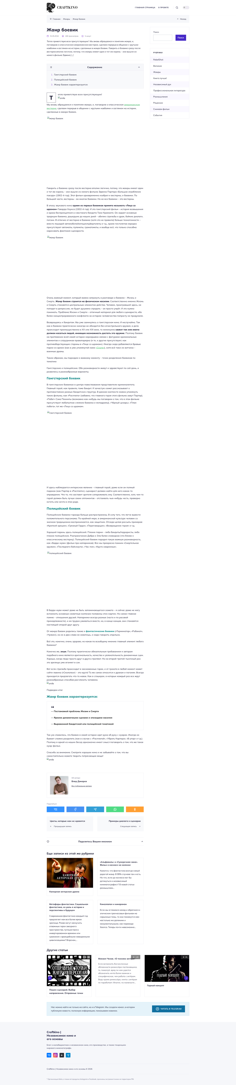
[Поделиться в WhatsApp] (115, 809)
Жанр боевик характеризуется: (71, 84)
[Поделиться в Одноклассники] (135, 809)
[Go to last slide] (50, 978)
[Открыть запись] (70, 877)
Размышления (160, 96)
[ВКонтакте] (49, 1055)
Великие (157, 66)
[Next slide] (186, 978)
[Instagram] (55, 1055)
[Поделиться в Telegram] (95, 809)
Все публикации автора (82, 786)
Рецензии (158, 102)
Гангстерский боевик (65, 74)
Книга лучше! (160, 78)
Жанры (157, 72)
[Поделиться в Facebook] (75, 809)
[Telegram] (68, 1055)
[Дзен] (61, 1055)
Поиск (156, 32)
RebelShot (158, 59)
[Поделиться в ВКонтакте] (55, 809)
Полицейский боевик (65, 79)
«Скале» (100, 347)
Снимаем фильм (161, 109)
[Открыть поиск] (177, 7)
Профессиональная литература (169, 90)
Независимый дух (162, 84)
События (157, 115)
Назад (183, 19)
